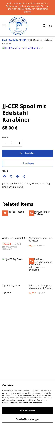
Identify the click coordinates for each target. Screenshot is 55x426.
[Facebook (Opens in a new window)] (4, 176)
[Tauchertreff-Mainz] (18, 26)
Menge (5, 137)
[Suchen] (44, 26)
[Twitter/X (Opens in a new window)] (11, 176)
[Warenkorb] (50, 26)
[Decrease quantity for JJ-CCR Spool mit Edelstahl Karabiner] (4, 143)
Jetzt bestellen (27, 153)
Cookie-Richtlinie (25, 402)
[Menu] (4, 26)
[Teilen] (24, 176)
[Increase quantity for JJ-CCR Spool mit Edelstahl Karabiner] (19, 143)
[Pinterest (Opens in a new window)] (17, 176)
